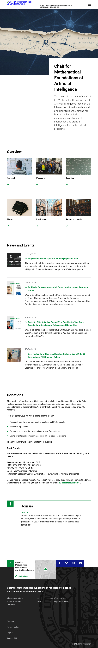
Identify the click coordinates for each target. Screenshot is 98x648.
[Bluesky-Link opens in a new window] (66, 563)
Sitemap (10, 621)
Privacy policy (13, 627)
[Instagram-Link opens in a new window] (73, 563)
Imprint (10, 632)
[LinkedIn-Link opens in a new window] (80, 563)
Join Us (24, 512)
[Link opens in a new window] (35, 569)
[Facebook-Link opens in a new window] (59, 563)
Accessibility (13, 638)
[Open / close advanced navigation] (89, 5)
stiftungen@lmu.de (70, 483)
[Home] (10, 563)
